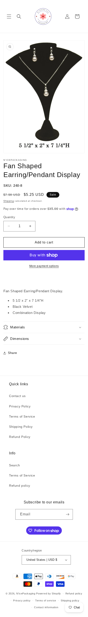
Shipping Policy (21, 426)
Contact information (46, 607)
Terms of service (45, 600)
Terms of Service (22, 416)
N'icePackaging (25, 593)
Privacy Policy (19, 406)
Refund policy (19, 485)
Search (14, 465)
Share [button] (12, 353)
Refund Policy (19, 437)
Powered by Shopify (48, 593)
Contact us (17, 396)
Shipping (8, 201)
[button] (9, 16)
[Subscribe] (68, 514)
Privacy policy (22, 600)
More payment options (44, 266)
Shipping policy (70, 600)
